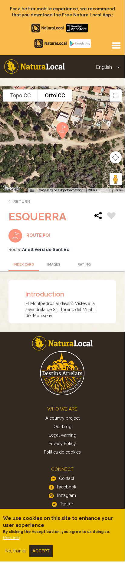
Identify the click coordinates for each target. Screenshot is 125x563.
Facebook (66, 486)
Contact (66, 478)
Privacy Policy (62, 443)
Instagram (66, 495)
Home (34, 66)
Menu (115, 45)
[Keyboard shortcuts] (32, 190)
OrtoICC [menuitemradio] (55, 95)
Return (21, 201)
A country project (62, 418)
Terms (118, 190)
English (104, 67)
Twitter (66, 503)
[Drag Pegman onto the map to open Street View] (116, 179)
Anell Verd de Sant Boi (46, 249)
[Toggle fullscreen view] (116, 95)
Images (54, 264)
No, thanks (15, 550)
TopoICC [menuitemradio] (20, 95)
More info (11, 537)
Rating (84, 264)
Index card (23, 264)
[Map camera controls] (116, 157)
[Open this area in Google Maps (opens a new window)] (11, 189)
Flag (111, 216)
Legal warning (62, 435)
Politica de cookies (62, 452)
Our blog (62, 426)
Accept (41, 550)
